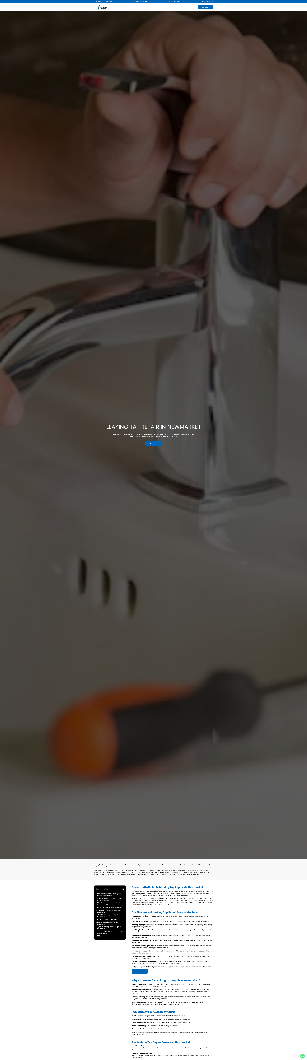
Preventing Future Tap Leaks (107, 919)
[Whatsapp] (302, 1056)
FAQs (99, 936)
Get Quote (205, 7)
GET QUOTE (153, 444)
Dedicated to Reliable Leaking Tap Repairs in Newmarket (109, 895)
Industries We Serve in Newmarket (109, 908)
